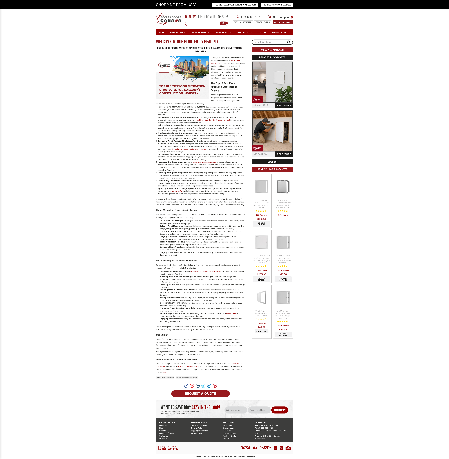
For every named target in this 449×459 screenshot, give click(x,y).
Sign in (237, 22)
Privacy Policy (196, 433)
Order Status (263, 22)
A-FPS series (231, 313)
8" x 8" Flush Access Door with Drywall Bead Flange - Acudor (283, 204)
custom (261, 32)
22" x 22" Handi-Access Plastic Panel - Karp (262, 313)
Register (247, 22)
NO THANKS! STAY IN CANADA (277, 5)
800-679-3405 (170, 448)
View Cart (227, 430)
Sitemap (251, 456)
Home (161, 32)
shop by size (222, 32)
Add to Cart (261, 331)
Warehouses (260, 438)
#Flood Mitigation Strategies (186, 378)
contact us (243, 32)
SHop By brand (199, 32)
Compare (285, 17)
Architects (163, 438)
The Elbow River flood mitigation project (213, 120)
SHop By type (176, 32)
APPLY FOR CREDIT (282, 22)
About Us (163, 425)
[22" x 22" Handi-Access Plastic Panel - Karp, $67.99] (261, 297)
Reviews (162, 430)
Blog (161, 428)
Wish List (226, 438)
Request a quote (281, 32)
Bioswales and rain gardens (204, 162)
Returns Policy (197, 428)
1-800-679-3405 (252, 17)
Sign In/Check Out (230, 433)
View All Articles (272, 50)
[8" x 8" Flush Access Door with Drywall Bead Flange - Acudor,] (283, 187)
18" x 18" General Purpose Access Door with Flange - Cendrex (283, 259)
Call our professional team (189, 366)
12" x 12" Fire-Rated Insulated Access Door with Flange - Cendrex (261, 259)
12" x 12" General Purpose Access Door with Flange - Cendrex (261, 204)
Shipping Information (199, 430)
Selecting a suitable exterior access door (190, 149)
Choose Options (261, 224)
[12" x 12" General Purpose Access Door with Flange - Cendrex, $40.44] (261, 187)
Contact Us (163, 436)
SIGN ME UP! (280, 410)
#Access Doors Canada (165, 378)
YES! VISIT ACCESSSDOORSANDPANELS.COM (235, 5)
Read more (284, 105)
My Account (227, 425)
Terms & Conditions (199, 425)
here (164, 372)
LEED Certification (166, 433)
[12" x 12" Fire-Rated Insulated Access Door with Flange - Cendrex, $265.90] (261, 242)
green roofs (177, 191)
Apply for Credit (229, 436)
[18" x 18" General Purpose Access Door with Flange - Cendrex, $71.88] (283, 242)
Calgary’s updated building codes (206, 271)
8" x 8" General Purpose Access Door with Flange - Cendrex (283, 314)
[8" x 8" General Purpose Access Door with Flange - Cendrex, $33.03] (283, 297)
